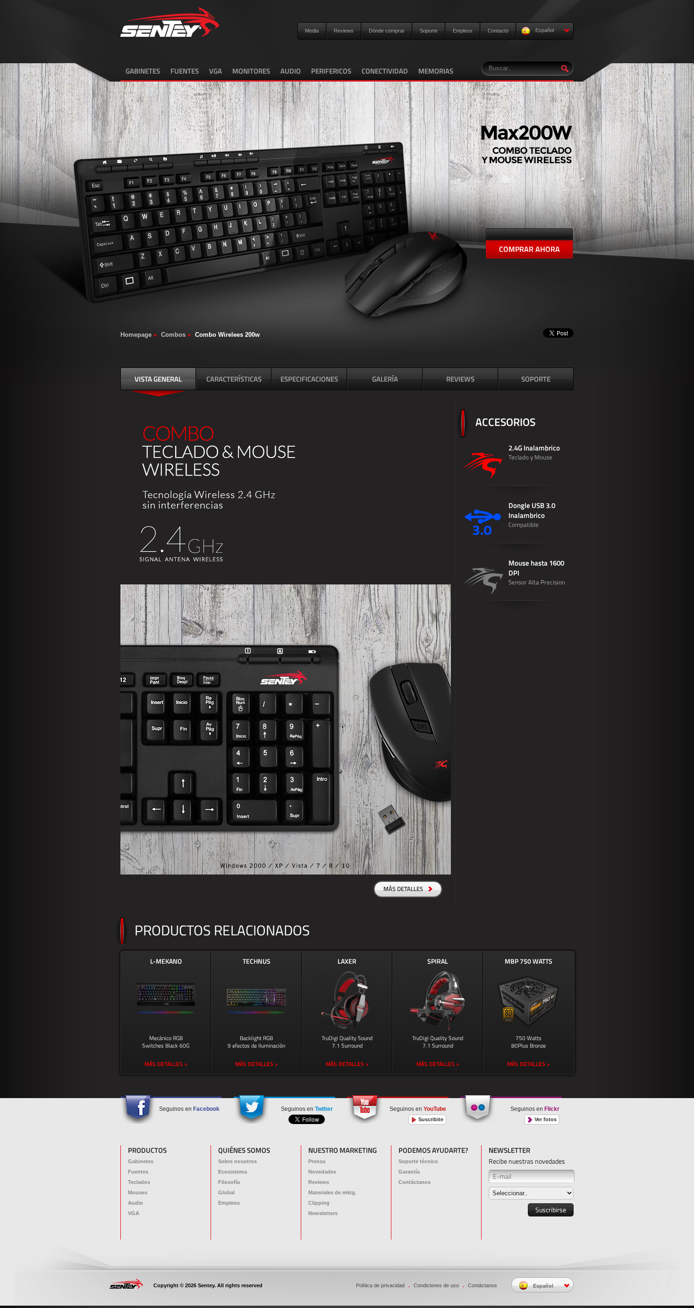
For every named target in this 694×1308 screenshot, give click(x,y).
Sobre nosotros (237, 1161)
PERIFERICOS (331, 71)
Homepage (136, 334)
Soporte (429, 30)
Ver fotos (545, 1119)
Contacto (498, 30)
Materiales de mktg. (332, 1192)
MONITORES (251, 71)
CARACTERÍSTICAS (234, 379)
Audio (135, 1203)
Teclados (139, 1182)
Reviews (344, 30)
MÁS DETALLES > (165, 1063)
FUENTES (184, 71)
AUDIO (290, 71)
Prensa (316, 1161)
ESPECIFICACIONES (309, 379)
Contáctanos (414, 1182)
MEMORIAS (435, 71)
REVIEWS (460, 379)
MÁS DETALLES (403, 888)
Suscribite (430, 1119)
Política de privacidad (380, 1285)
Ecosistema (232, 1172)
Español (544, 30)
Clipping (319, 1203)
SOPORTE (535, 379)
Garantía (409, 1172)
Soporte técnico (418, 1161)
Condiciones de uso (436, 1285)
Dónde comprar (387, 30)
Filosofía (229, 1182)
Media (312, 30)
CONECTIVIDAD (385, 71)
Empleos (463, 30)
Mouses (137, 1192)
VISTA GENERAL (158, 379)
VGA (215, 71)
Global (226, 1192)
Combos (173, 334)
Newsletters (323, 1213)
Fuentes (138, 1172)
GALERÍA (385, 379)
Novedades (322, 1172)
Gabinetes (140, 1161)
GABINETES (143, 71)
